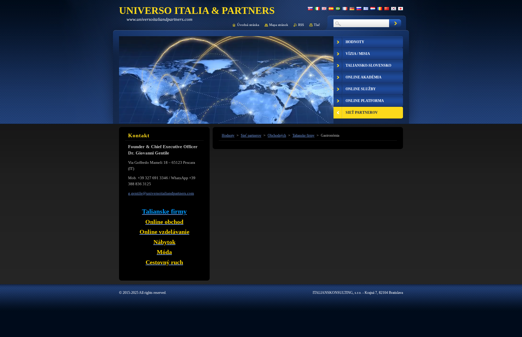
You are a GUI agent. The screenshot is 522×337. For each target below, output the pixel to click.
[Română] (379, 8)
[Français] (345, 8)
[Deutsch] (352, 8)
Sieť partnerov (251, 135)
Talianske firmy (303, 135)
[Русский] (358, 8)
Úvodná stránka (248, 25)
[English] (324, 8)
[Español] (331, 8)
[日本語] (400, 8)
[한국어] (393, 8)
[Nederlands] (372, 8)
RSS (301, 25)
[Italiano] (317, 8)
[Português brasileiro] (338, 8)
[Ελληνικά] (365, 8)
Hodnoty (228, 135)
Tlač (317, 25)
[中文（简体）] (386, 8)
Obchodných (277, 135)
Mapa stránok (278, 25)
